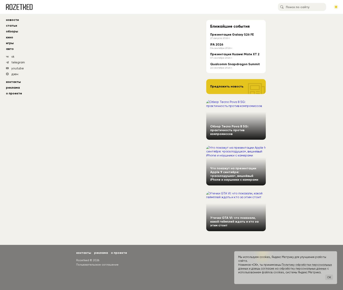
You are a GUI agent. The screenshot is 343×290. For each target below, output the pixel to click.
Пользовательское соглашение (97, 264)
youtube (17, 68)
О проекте (14, 93)
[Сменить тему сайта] (336, 7)
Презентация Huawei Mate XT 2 (234, 54)
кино (9, 37)
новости (12, 20)
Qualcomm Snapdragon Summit (235, 64)
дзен (14, 74)
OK (329, 277)
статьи (11, 25)
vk (12, 56)
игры (10, 43)
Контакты (13, 82)
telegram (18, 62)
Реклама (13, 87)
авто (10, 49)
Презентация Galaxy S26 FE (232, 34)
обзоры (12, 31)
